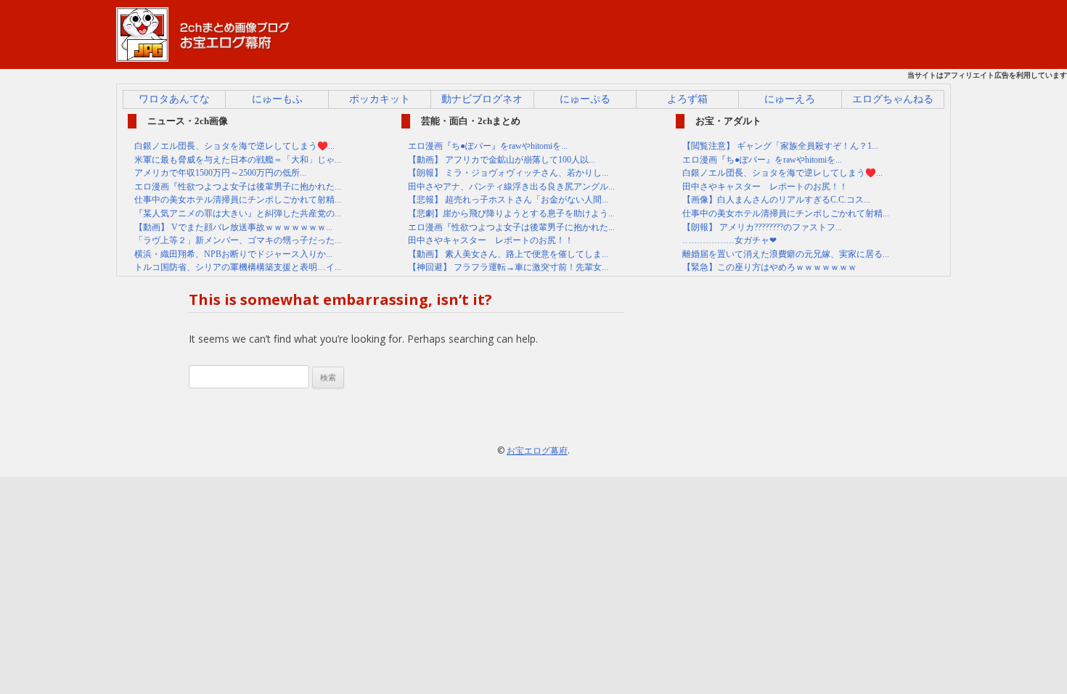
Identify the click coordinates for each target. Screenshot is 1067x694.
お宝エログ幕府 (537, 450)
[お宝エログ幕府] (203, 55)
